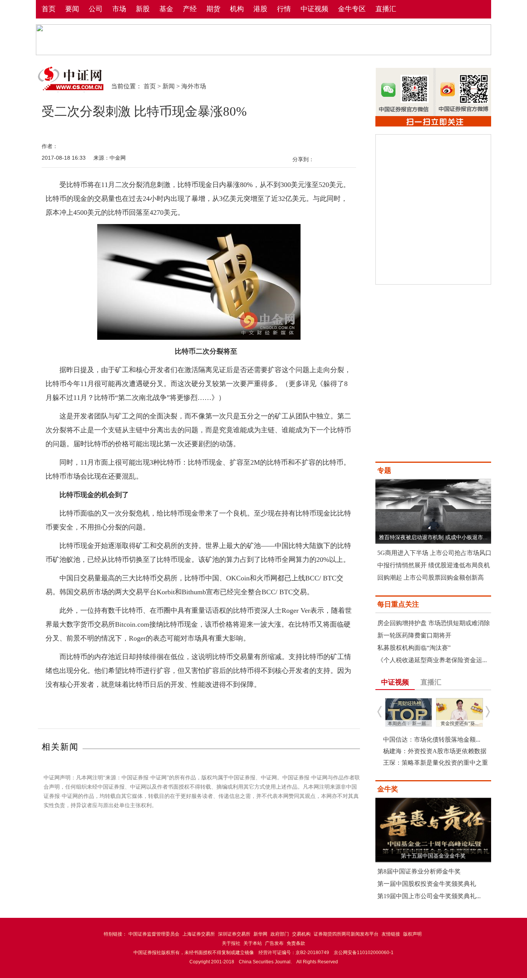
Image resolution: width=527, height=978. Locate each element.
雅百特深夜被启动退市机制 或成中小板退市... (433, 537)
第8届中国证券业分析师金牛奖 (419, 871)
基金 (166, 9)
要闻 (72, 9)
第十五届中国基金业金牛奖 (433, 856)
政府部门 (279, 934)
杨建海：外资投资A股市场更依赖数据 (434, 751)
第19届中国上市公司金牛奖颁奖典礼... (429, 896)
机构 (237, 9)
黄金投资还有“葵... (459, 723)
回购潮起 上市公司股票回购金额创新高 (430, 577)
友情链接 (391, 934)
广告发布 (274, 943)
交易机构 (301, 934)
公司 (96, 9)
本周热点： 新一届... (408, 723)
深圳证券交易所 (234, 934)
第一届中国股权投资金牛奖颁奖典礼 (426, 883)
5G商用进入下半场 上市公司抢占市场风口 (434, 553)
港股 (260, 9)
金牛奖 (387, 789)
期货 (213, 9)
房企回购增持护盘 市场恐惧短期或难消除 (433, 623)
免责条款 (296, 943)
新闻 (168, 86)
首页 (49, 9)
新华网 (260, 934)
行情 (284, 9)
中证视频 (314, 9)
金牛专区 (352, 9)
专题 (384, 470)
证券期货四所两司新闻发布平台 (346, 934)
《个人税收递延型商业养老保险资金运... (432, 660)
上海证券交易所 (198, 934)
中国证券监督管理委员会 (153, 934)
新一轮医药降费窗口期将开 (414, 635)
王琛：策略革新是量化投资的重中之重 (435, 762)
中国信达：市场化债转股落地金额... (431, 739)
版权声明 (412, 934)
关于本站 (252, 943)
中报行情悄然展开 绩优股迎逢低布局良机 (433, 565)
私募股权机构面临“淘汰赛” (414, 647)
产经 (190, 9)
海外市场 (193, 86)
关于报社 (231, 943)
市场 (119, 9)
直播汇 (385, 9)
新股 (143, 9)
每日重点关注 (398, 604)
